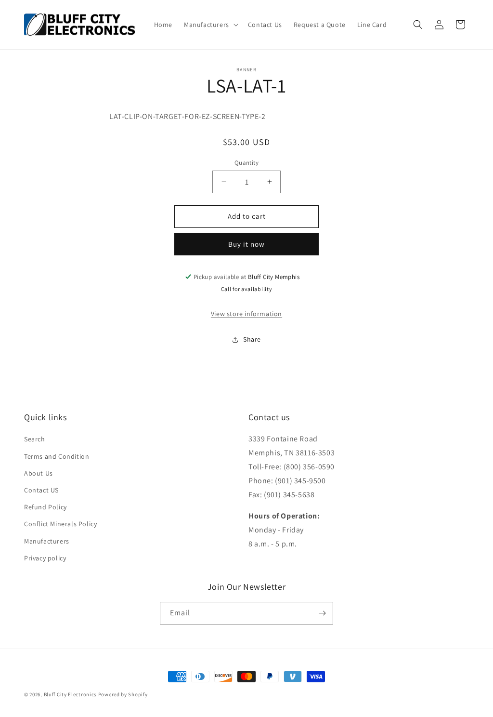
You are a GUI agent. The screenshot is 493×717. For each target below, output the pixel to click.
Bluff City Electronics (71, 694)
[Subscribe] (322, 613)
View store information (246, 313)
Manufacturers (46, 541)
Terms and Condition (56, 456)
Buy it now (246, 244)
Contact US (41, 490)
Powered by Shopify (123, 694)
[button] (210, 24)
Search (34, 439)
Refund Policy (45, 507)
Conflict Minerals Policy (60, 523)
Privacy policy (45, 558)
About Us (38, 473)
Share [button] (252, 339)
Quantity (246, 163)
